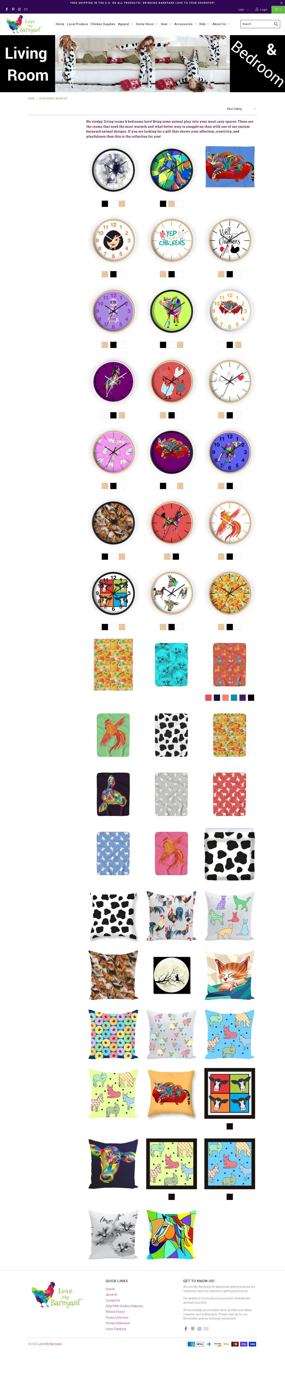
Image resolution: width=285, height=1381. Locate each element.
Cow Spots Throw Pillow (113, 916)
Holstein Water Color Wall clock (113, 171)
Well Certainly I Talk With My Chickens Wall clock (230, 241)
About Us (219, 24)
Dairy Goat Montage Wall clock (113, 523)
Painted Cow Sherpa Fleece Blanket (113, 794)
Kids (203, 24)
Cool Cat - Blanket (230, 167)
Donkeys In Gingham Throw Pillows (230, 1034)
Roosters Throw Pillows (171, 916)
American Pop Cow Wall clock (113, 594)
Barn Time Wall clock (171, 594)
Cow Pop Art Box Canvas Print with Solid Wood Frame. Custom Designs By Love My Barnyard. (230, 1093)
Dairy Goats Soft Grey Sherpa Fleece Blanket (171, 794)
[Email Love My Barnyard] (25, 9)
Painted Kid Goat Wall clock (230, 453)
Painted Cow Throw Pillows (113, 1164)
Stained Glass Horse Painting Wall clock (171, 171)
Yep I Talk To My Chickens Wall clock (171, 241)
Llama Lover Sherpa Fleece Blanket (230, 665)
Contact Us (113, 1300)
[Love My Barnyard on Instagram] (19, 9)
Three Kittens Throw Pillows (113, 1234)
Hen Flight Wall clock (230, 523)
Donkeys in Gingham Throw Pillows (113, 1093)
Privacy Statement (118, 1323)
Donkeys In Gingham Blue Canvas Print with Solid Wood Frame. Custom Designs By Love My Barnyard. (230, 1164)
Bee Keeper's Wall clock (230, 594)
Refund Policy (115, 1311)
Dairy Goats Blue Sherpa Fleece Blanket (113, 853)
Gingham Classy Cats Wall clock (113, 453)
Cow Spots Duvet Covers (230, 855)
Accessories (184, 24)
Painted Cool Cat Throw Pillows (171, 1093)
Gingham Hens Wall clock (171, 382)
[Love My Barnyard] (25, 24)
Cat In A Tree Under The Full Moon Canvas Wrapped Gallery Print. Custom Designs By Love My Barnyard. (171, 975)
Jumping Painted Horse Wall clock (113, 382)
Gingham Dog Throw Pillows (230, 916)
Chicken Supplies (103, 24)
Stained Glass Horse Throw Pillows (171, 1234)
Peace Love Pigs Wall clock (113, 312)
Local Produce (77, 24)
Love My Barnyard (50, 1344)
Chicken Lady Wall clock (113, 241)
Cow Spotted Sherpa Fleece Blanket (171, 735)
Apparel (124, 24)
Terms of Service (117, 1317)
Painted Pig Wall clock (171, 312)
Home (60, 24)
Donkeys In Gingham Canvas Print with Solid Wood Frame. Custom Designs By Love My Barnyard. (171, 1164)
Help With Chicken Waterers (124, 1306)
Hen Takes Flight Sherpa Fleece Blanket (113, 735)
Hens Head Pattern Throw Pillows (113, 1034)
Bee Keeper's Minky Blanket (113, 665)
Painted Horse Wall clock (171, 523)
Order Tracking (116, 1329)
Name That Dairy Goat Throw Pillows (113, 975)
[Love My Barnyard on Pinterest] (13, 9)
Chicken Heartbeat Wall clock (230, 382)
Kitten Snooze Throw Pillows (230, 975)
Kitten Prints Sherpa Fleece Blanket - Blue (171, 665)
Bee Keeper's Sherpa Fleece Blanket (230, 735)
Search (110, 1289)
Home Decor (145, 24)
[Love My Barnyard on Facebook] (6, 9)
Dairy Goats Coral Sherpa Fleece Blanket (230, 794)
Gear (165, 24)
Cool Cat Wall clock (230, 312)
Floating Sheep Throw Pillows (171, 1034)
